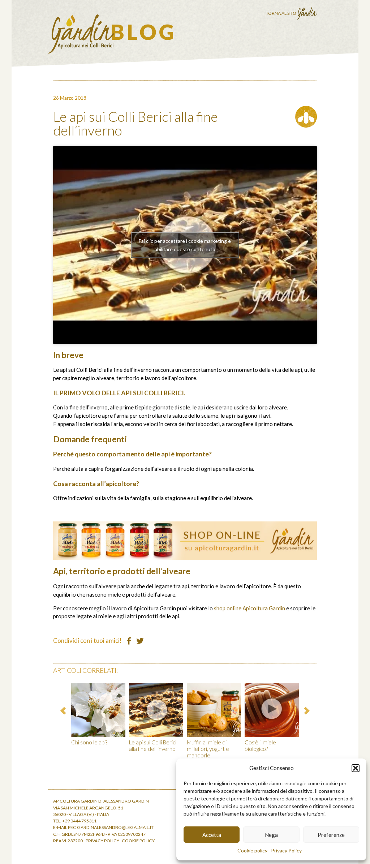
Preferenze (331, 834)
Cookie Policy (138, 840)
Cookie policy (252, 850)
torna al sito (281, 13)
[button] (355, 768)
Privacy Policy (286, 850)
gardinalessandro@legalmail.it (115, 827)
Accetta (211, 834)
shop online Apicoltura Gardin (249, 608)
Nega (271, 834)
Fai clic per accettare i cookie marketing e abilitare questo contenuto (185, 245)
